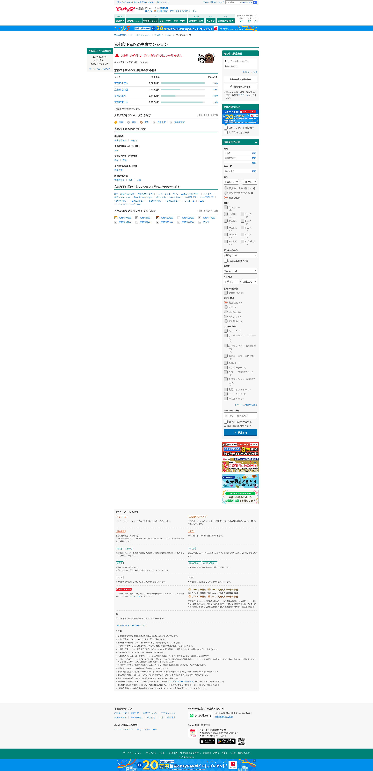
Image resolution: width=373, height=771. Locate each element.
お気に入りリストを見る (197, 49)
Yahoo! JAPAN (210, 2)
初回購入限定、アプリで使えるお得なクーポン (176, 10)
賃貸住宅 (120, 20)
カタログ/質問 (224, 20)
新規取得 (164, 8)
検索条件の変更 (232, 142)
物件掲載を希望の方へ (190, 752)
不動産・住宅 (120, 712)
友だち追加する (203, 715)
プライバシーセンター (156, 752)
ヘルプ (221, 2)
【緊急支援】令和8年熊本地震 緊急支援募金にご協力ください (142, 2)
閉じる (172, 49)
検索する (242, 432)
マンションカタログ (123, 729)
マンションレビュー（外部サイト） (181, 681)
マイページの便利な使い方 (99, 68)
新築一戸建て (166, 20)
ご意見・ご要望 (220, 752)
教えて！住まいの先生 (147, 729)
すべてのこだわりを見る (246, 404)
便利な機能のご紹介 (224, 716)
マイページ (243, 94)
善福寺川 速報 (246, 2)
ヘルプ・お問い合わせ (240, 752)
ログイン (149, 10)
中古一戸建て (180, 20)
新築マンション (134, 20)
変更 (254, 153)
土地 (201, 20)
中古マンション (150, 20)
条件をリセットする (250, 72)
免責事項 (207, 752)
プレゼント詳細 (134, 596)
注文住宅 (193, 20)
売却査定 (210, 20)
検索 (255, 2)
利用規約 (173, 752)
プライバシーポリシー (133, 752)
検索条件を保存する (188, 47)
